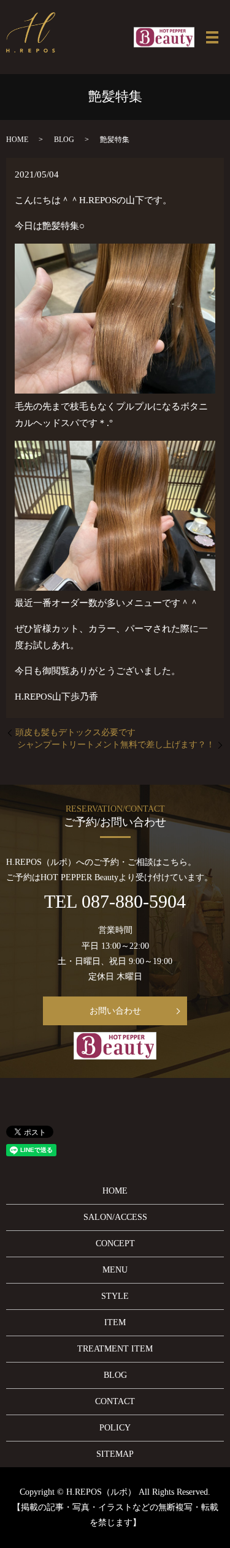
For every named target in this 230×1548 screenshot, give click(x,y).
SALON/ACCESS (115, 1217)
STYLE (115, 1296)
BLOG (64, 139)
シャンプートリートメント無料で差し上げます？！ (116, 744)
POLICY (115, 1427)
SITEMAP (115, 1454)
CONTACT (115, 1401)
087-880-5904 (134, 901)
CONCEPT (115, 1243)
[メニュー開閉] (212, 37)
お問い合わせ (115, 1010)
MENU (115, 1269)
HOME (17, 139)
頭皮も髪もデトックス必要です (75, 732)
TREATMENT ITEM (115, 1348)
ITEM (115, 1322)
